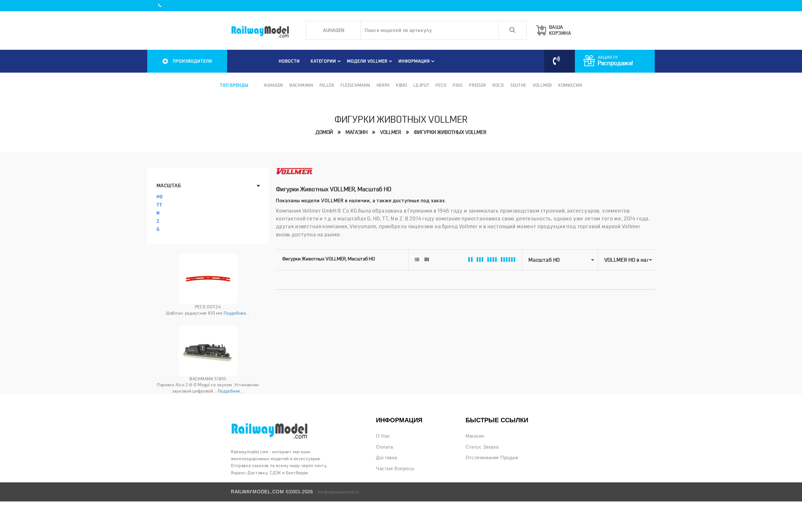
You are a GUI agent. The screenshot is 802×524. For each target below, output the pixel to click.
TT (159, 205)
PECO (440, 85)
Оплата (384, 447)
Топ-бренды (234, 85)
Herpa (383, 85)
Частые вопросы (395, 468)
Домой (324, 132)
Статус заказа (482, 447)
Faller (327, 85)
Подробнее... (237, 313)
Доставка (386, 457)
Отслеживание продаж (492, 457)
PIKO (458, 85)
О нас (383, 436)
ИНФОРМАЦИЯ (414, 61)
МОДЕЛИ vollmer (367, 61)
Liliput (422, 85)
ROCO (498, 85)
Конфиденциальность (338, 491)
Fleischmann (355, 85)
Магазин (356, 132)
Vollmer (542, 85)
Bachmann (301, 85)
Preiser (477, 85)
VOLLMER (390, 132)
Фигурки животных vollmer (450, 132)
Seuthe (518, 85)
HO (160, 196)
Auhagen (273, 85)
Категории (323, 61)
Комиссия (570, 85)
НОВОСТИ (289, 61)
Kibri (401, 85)
